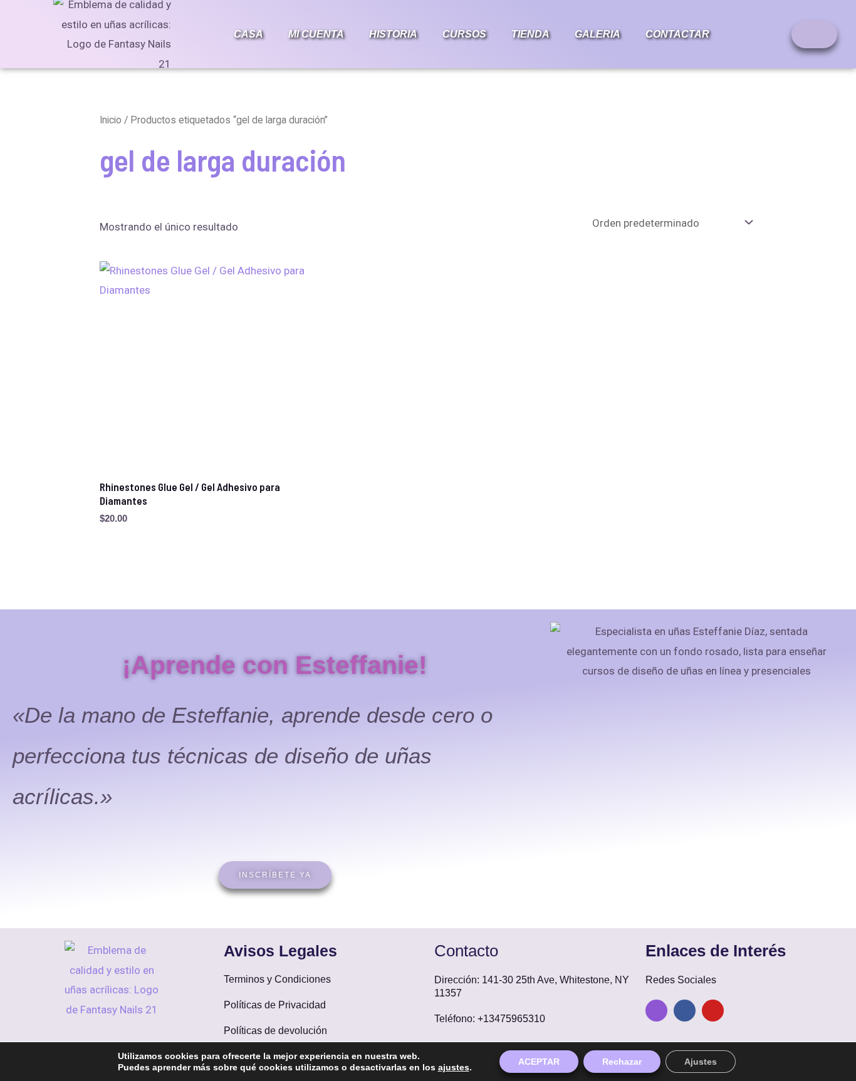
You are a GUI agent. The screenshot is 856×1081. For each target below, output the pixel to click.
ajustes (453, 1067)
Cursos (464, 34)
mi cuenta (316, 34)
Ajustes (700, 1062)
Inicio (111, 120)
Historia (393, 34)
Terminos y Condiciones (277, 979)
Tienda (530, 34)
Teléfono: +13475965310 (489, 1018)
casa (248, 34)
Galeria (597, 34)
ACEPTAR (539, 1062)
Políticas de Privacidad (275, 1005)
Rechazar (622, 1062)
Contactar (677, 34)
